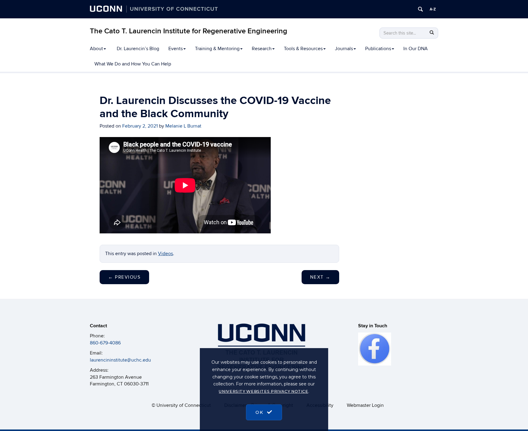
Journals (344, 49)
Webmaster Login (365, 405)
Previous (124, 277)
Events (175, 49)
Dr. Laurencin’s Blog (138, 49)
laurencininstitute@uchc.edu (120, 360)
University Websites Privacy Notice (263, 391)
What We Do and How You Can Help (132, 64)
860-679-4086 (105, 343)
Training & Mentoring (217, 49)
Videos (165, 254)
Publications (378, 49)
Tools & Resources (303, 49)
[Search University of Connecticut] (420, 9)
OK (260, 412)
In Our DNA (415, 49)
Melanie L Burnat (183, 126)
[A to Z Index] (433, 9)
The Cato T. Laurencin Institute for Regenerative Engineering (188, 31)
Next (320, 277)
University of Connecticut (183, 405)
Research (262, 49)
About (96, 49)
